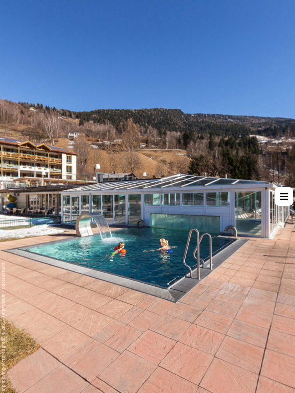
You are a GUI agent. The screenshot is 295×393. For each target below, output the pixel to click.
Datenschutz (3, 276)
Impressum (3, 305)
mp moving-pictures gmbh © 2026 (3, 355)
